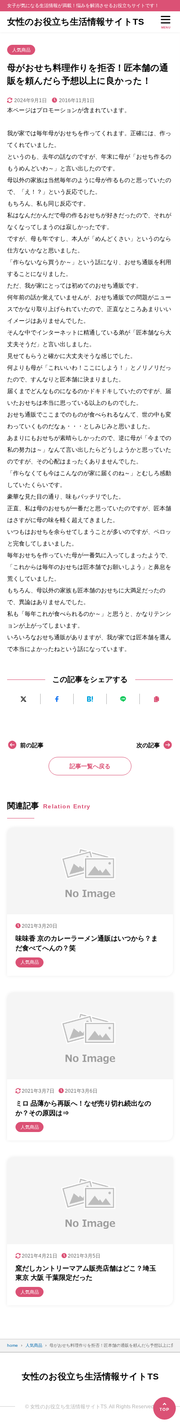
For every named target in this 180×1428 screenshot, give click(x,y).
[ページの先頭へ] (164, 1408)
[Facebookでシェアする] (57, 699)
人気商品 (21, 49)
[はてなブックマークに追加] (90, 699)
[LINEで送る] (123, 699)
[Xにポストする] (23, 699)
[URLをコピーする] (156, 699)
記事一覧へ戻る (90, 766)
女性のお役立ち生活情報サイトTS (75, 21)
